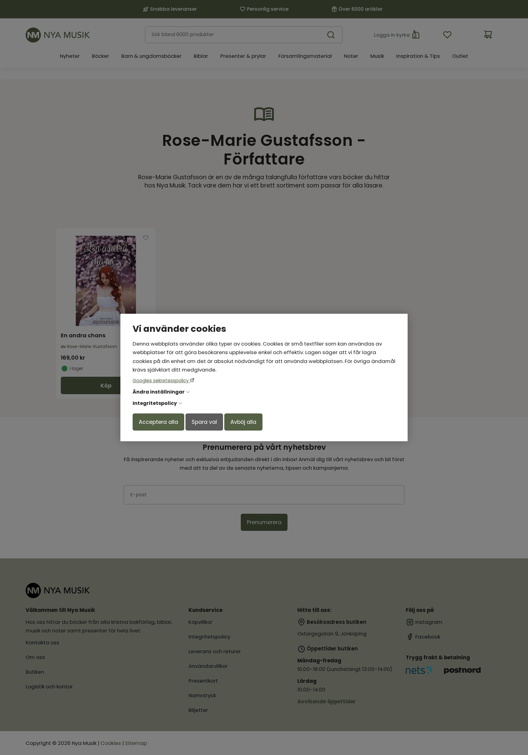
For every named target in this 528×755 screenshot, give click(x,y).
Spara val (204, 422)
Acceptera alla (158, 422)
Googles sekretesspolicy (161, 380)
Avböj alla (243, 422)
